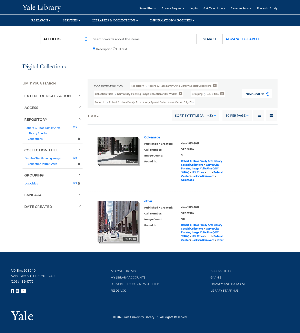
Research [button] (39, 20)
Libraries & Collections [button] (114, 20)
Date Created (38, 206)
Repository (35, 119)
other (148, 201)
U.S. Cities (198, 172)
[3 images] (118, 150)
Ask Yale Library (214, 8)
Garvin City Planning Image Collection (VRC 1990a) (200, 168)
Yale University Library (41, 8)
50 (236, 116)
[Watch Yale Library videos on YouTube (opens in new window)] (23, 291)
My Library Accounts (128, 277)
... (209, 172)
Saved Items (147, 8)
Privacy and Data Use (228, 284)
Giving (215, 277)
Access (31, 107)
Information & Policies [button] (171, 20)
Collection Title (41, 150)
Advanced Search (242, 39)
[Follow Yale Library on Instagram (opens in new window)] (17, 291)
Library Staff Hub (224, 290)
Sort (194, 116)
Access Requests (172, 8)
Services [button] (70, 20)
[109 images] (118, 221)
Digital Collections (44, 67)
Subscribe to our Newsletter (135, 284)
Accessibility (220, 271)
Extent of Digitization (47, 95)
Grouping (34, 175)
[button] (209, 39)
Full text (121, 49)
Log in (194, 8)
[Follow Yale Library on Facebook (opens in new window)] (12, 291)
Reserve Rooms (241, 8)
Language (34, 194)
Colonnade (152, 137)
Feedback (118, 290)
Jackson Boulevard (203, 176)
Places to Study (267, 8)
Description (104, 49)
